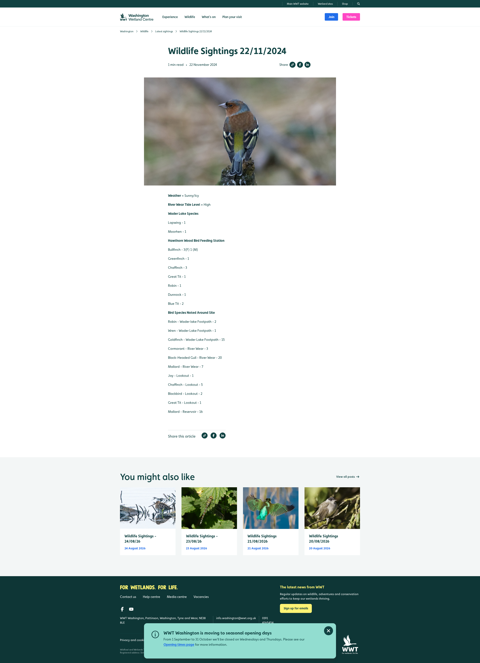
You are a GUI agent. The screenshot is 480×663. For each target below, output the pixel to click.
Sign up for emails (296, 608)
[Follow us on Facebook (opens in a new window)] (122, 609)
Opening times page (179, 644)
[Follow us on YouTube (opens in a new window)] (131, 609)
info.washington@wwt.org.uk (236, 618)
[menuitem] (331, 17)
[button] (293, 65)
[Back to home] (350, 644)
